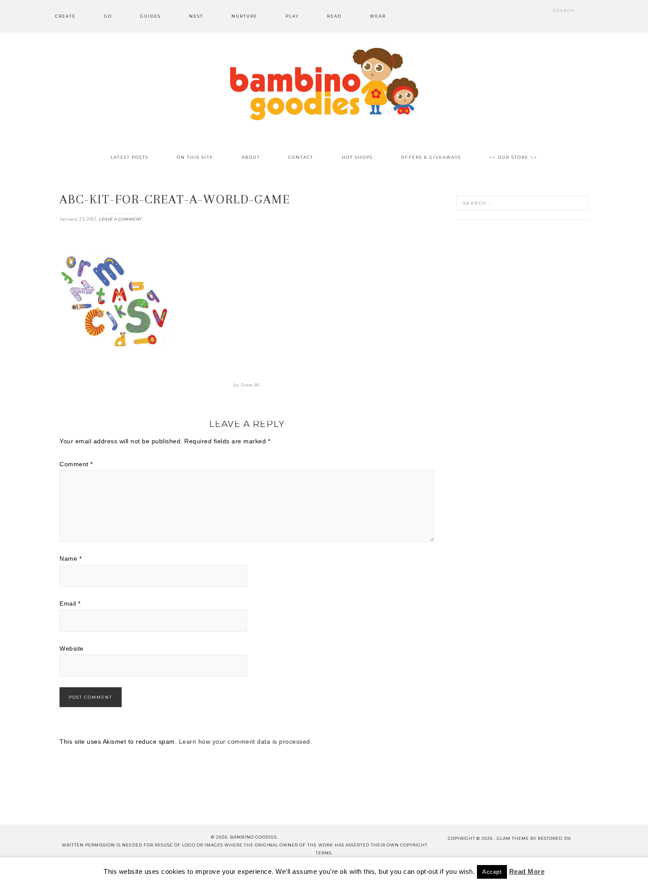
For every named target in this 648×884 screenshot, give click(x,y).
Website (72, 648)
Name (71, 558)
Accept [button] (492, 872)
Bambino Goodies (324, 84)
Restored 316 (554, 838)
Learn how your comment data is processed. (246, 741)
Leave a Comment (120, 219)
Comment (76, 464)
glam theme (513, 838)
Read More (527, 871)
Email (70, 603)
